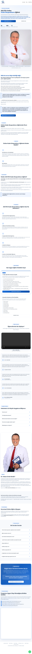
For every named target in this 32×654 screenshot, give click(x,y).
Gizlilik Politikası (26, 643)
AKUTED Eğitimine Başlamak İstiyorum (15, 581)
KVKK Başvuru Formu (21, 643)
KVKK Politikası (11, 643)
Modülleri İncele (16, 315)
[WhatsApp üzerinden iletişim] (29, 652)
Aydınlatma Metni (6, 643)
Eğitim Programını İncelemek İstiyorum (8, 115)
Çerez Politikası (15, 643)
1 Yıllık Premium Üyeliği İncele (16, 291)
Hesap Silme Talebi (16, 644)
